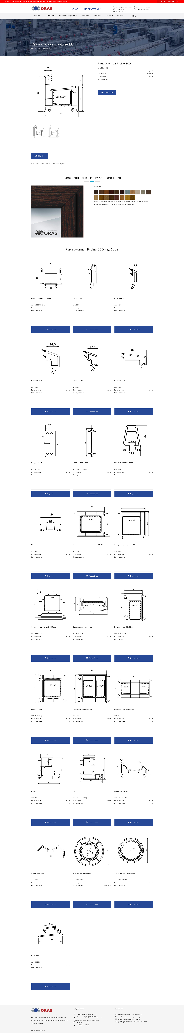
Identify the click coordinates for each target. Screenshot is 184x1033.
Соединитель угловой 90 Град (43, 627)
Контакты (121, 15)
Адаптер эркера (121, 791)
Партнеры (85, 15)
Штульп (34, 791)
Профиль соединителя (123, 463)
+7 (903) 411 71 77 (83, 1023)
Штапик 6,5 (77, 298)
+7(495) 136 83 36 (142, 9)
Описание (39, 155)
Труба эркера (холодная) (124, 873)
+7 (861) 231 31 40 (89, 1017)
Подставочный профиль (41, 298)
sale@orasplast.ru (124, 1017)
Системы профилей (67, 15)
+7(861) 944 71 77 (121, 11)
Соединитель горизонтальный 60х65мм (89, 545)
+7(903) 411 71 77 (121, 9)
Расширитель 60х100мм (124, 709)
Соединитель (36, 463)
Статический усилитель (82, 627)
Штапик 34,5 (119, 380)
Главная (36, 15)
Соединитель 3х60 (80, 463)
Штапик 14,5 (36, 380)
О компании (49, 15)
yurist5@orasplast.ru (125, 1022)
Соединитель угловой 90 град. (126, 545)
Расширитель (36, 709)
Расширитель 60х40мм (123, 627)
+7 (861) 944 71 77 (83, 1025)
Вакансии (97, 15)
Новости (109, 15)
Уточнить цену (107, 93)
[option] (60, 91)
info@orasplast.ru (124, 1015)
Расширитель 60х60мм (82, 709)
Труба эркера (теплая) (82, 873)
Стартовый (35, 955)
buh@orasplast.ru (124, 1019)
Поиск (134, 16)
